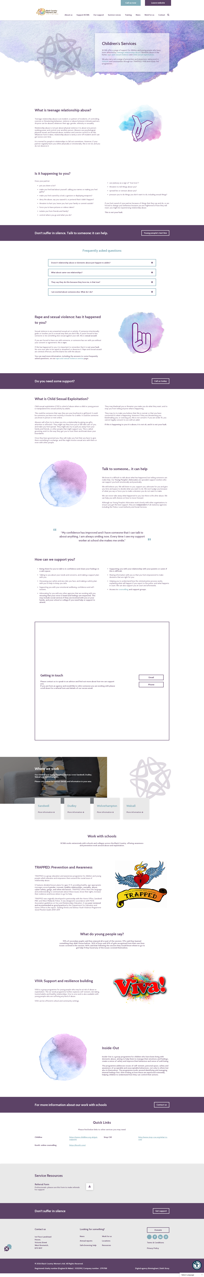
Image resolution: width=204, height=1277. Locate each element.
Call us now (130, 3)
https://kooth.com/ (77, 1145)
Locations (106, 1241)
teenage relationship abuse (128, 52)
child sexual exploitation (143, 55)
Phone (151, 684)
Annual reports (86, 1241)
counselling (123, 589)
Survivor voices (114, 15)
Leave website (158, 3)
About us (68, 15)
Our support (98, 15)
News (138, 15)
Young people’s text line (155, 233)
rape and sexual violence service (69, 358)
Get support (161, 1211)
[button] (197, 1265)
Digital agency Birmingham (146, 1268)
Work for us (149, 15)
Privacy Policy (153, 1248)
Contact (161, 15)
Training (128, 15)
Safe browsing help (88, 1245)
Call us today (160, 381)
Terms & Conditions (155, 1242)
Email (151, 677)
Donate (158, 1230)
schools (105, 61)
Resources (106, 1245)
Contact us (162, 1104)
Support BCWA (82, 15)
